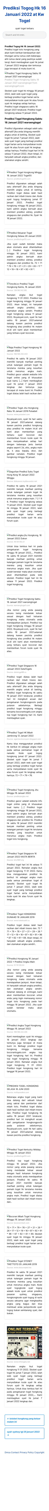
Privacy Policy (27, 1452)
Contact (15, 1452)
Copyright (39, 1452)
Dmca (7, 1452)
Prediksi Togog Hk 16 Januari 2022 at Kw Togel (24, 14)
